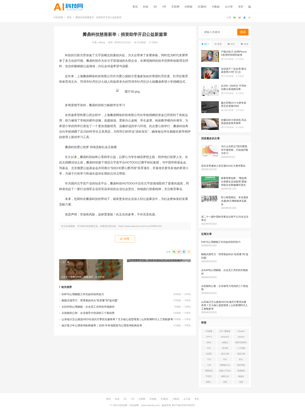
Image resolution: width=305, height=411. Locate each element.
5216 (229, 59)
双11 (241, 359)
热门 (206, 44)
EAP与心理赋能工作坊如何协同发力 (83, 294)
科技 (145, 6)
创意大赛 (241, 354)
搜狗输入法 (225, 365)
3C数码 (202, 6)
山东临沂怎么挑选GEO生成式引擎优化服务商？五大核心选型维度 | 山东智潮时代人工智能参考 (117, 319)
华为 (225, 359)
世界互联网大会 (241, 343)
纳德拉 (241, 376)
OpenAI (241, 337)
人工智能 (241, 348)
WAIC (209, 342)
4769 (229, 127)
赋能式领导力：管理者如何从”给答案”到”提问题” (90, 300)
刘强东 (209, 354)
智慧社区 (209, 371)
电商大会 (225, 376)
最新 (219, 44)
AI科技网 (58, 17)
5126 (229, 76)
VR (164, 6)
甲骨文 (209, 376)
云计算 (229, 6)
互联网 (175, 6)
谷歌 (225, 382)
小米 (209, 365)
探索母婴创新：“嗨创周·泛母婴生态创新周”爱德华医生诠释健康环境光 (234, 181)
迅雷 (241, 382)
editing (102, 42)
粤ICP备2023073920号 (183, 405)
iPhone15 (225, 337)
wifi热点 (225, 342)
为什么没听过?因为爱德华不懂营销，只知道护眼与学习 (234, 150)
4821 (229, 110)
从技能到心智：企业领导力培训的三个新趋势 (88, 312)
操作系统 (241, 365)
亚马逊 (225, 348)
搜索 (243, 32)
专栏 (240, 6)
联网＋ (209, 382)
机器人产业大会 (225, 371)
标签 (246, 44)
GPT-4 (209, 337)
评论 (232, 44)
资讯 (135, 6)
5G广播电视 (225, 331)
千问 (209, 359)
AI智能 (188, 6)
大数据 (216, 6)
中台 (209, 348)
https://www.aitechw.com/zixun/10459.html (140, 226)
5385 (229, 93)
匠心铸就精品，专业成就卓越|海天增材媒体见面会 (234, 201)
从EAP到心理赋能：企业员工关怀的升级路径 (88, 306)
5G (155, 6)
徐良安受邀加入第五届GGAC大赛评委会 (223, 165)
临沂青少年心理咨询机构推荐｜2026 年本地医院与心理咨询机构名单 (102, 325)
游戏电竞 (241, 371)
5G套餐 (209, 331)
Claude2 (241, 331)
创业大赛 (225, 354)
